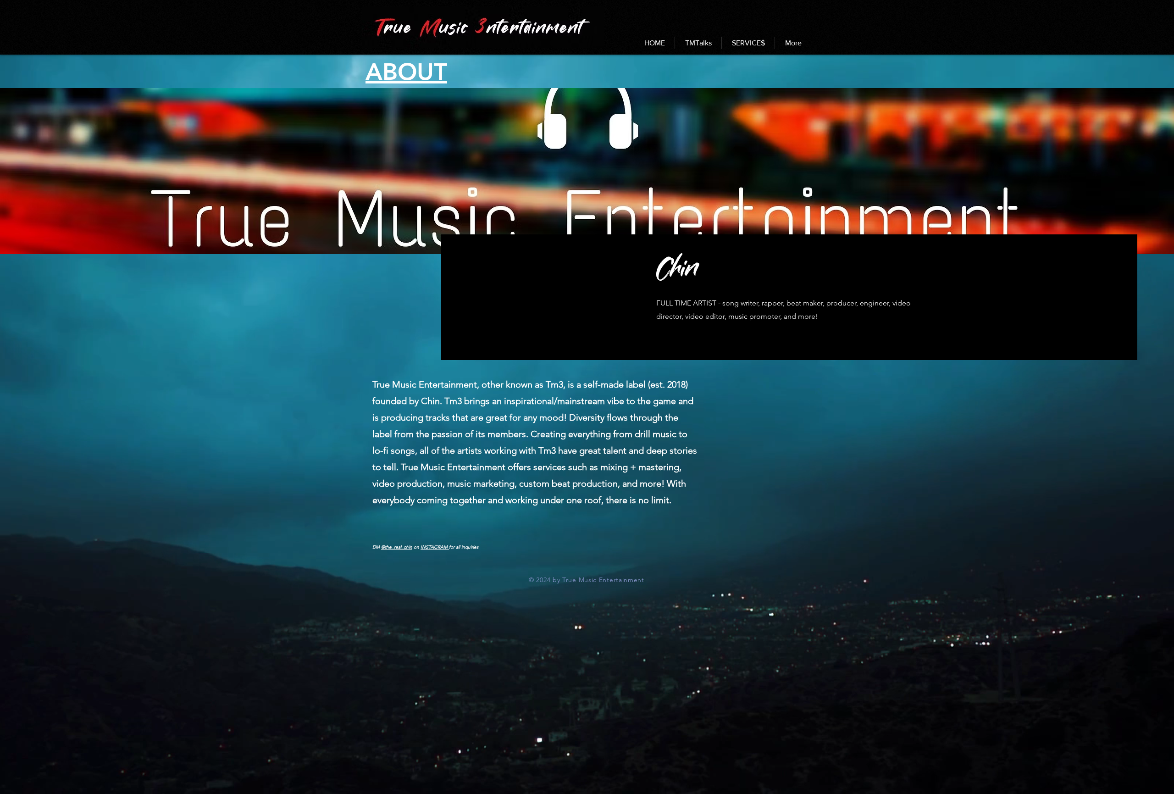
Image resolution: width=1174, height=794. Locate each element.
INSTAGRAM (435, 547)
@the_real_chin (396, 547)
